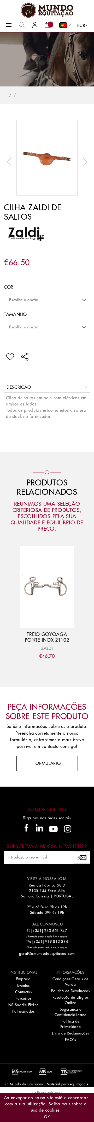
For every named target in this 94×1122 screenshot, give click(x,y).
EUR (81, 26)
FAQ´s (70, 1040)
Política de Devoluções (70, 991)
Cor (8, 287)
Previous (10, 162)
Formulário (47, 763)
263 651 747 (55, 930)
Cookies (52, 1110)
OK (47, 1117)
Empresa (23, 979)
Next (84, 162)
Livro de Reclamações (70, 1033)
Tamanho (15, 314)
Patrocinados (23, 1011)
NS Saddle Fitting (23, 1005)
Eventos (23, 985)
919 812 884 (56, 941)
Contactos (23, 992)
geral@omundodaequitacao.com (47, 953)
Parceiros (23, 998)
